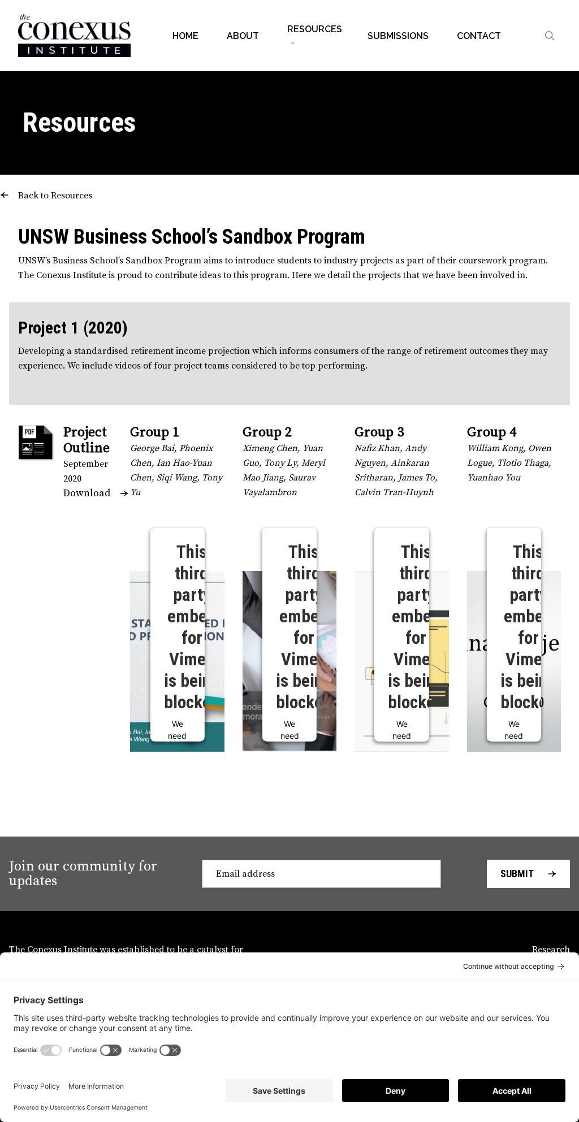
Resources (79, 122)
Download (86, 493)
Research (551, 949)
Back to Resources (55, 195)
